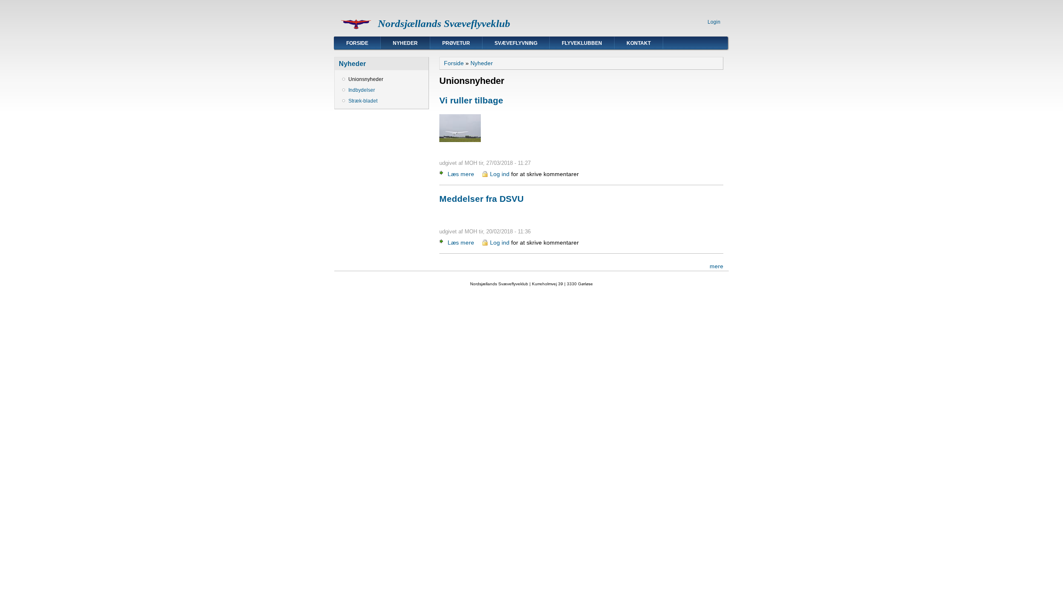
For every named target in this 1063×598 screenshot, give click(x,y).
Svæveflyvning (516, 43)
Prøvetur (456, 43)
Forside (357, 43)
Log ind (499, 174)
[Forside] (356, 31)
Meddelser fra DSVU (481, 198)
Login (714, 22)
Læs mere (461, 174)
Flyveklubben (582, 43)
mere (716, 266)
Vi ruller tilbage (471, 100)
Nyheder (405, 43)
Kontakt (639, 43)
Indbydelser (361, 90)
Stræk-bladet (362, 101)
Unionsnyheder (365, 79)
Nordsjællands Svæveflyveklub (444, 23)
